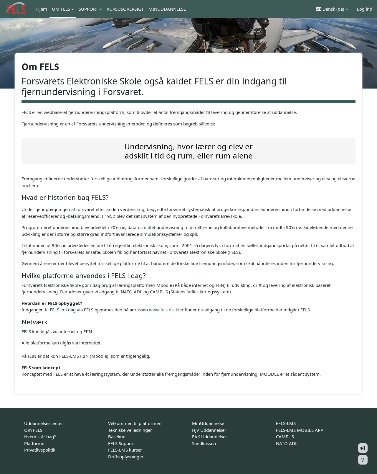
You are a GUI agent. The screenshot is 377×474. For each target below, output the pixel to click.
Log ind (364, 9)
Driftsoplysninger (125, 457)
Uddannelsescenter (43, 423)
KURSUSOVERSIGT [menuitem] (125, 9)
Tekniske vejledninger (130, 430)
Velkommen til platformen (134, 423)
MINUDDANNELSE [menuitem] (167, 9)
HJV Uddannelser (209, 430)
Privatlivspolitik (39, 450)
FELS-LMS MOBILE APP (299, 430)
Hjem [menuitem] (41, 9)
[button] (332, 9)
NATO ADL (286, 443)
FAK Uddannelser (209, 436)
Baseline (116, 436)
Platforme (34, 443)
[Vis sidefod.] (363, 460)
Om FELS (33, 430)
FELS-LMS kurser (125, 450)
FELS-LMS (286, 423)
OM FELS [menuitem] (61, 9)
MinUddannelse (208, 423)
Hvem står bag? (40, 436)
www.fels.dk (161, 310)
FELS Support (121, 443)
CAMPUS (285, 436)
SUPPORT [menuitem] (88, 9)
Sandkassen (204, 443)
